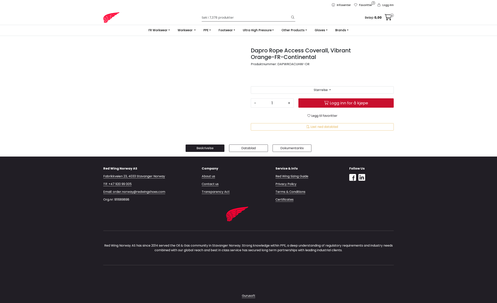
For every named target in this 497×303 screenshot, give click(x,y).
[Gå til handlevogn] (388, 18)
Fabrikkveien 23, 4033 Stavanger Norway (134, 176)
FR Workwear (158, 30)
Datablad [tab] (248, 148)
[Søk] (292, 18)
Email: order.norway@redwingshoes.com (134, 192)
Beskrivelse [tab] (205, 148)
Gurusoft (248, 295)
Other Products (293, 30)
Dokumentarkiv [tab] (292, 148)
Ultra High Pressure (257, 30)
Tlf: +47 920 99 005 (117, 184)
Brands (340, 30)
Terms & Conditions (290, 192)
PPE (206, 30)
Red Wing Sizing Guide (291, 176)
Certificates (284, 199)
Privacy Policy (285, 184)
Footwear (226, 30)
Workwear (185, 30)
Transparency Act (216, 192)
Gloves (320, 30)
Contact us (210, 184)
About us (208, 176)
